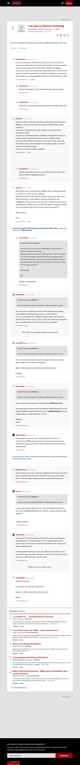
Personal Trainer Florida (21, 456)
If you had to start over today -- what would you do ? (36, 630)
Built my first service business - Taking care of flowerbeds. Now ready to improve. (40, 672)
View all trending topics (18, 688)
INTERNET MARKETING (35, 32)
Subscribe (48, 32)
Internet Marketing (32, 633)
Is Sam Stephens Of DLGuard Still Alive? (30, 657)
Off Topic (29, 619)
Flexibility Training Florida (40, 456)
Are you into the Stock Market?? (27, 643)
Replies (16, 626)
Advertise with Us (66, 19)
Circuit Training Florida (59, 456)
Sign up (69, 3)
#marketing (22, 48)
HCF (23, 332)
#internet (14, 48)
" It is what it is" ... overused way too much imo (33, 616)
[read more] (54, 624)
